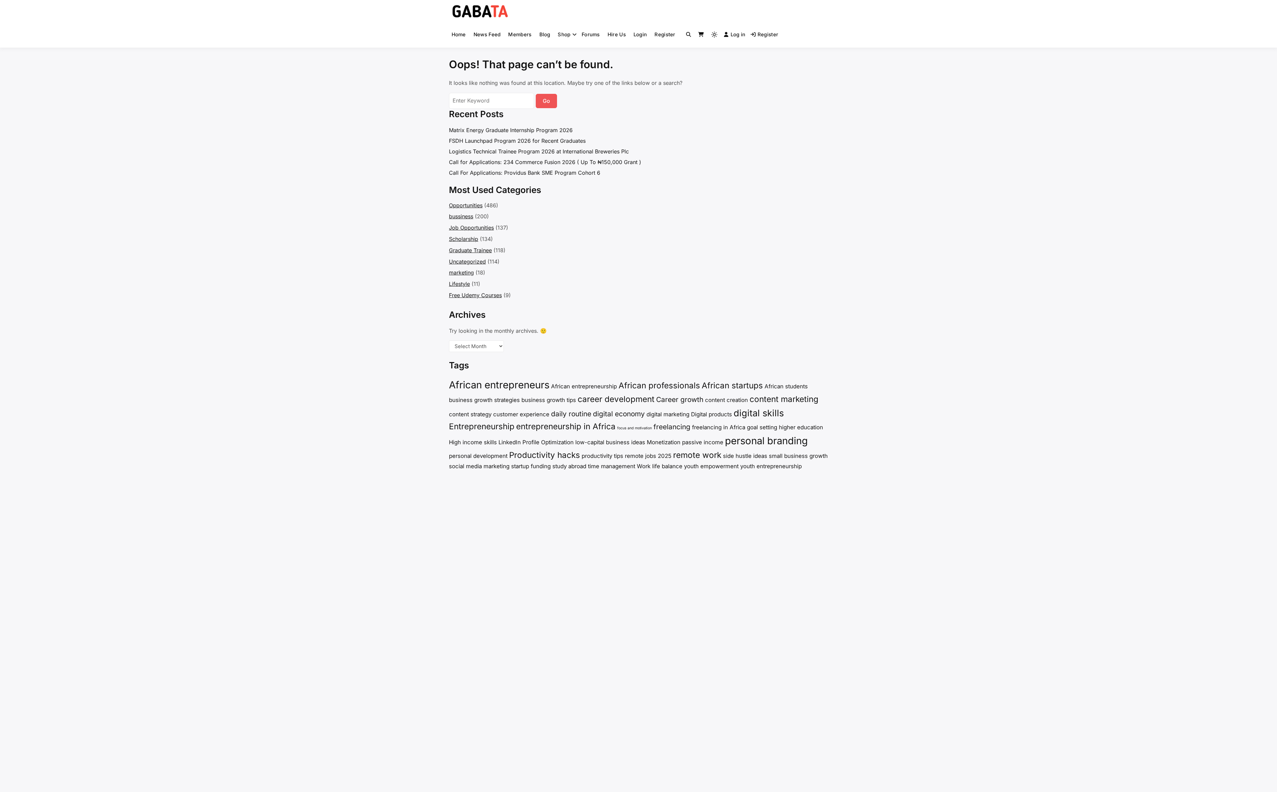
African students (786, 386)
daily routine (571, 414)
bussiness (461, 216)
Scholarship (463, 239)
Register (664, 34)
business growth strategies (484, 400)
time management (611, 466)
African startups (732, 385)
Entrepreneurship (481, 426)
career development (616, 399)
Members (519, 34)
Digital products (711, 414)
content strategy (470, 414)
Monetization (663, 442)
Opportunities (466, 205)
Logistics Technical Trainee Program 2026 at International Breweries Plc (539, 151)
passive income (702, 442)
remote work (697, 455)
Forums (591, 34)
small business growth (798, 456)
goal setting (762, 427)
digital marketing (667, 414)
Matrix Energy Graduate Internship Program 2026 (511, 130)
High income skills (473, 442)
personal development (478, 456)
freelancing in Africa (718, 427)
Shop (564, 34)
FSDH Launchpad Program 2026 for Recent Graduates (517, 140)
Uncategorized (467, 261)
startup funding (531, 466)
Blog (544, 34)
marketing (461, 272)
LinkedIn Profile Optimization (536, 442)
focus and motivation (634, 428)
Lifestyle (459, 284)
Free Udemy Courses (475, 295)
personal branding (766, 441)
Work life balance (659, 466)
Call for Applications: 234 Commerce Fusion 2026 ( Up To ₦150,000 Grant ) (545, 162)
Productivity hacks (544, 455)
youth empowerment (711, 466)
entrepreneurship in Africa (566, 426)
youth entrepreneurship (771, 466)
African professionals (659, 385)
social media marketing (479, 466)
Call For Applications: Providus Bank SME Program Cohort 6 (524, 172)
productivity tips (602, 456)
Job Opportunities (471, 227)
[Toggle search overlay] (688, 35)
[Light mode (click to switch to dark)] (714, 34)
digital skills (759, 413)
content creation (726, 400)
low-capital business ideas (610, 442)
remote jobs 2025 (648, 456)
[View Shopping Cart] (701, 35)
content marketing (784, 399)
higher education (801, 427)
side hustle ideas (745, 456)
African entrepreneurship (584, 386)
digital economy (619, 414)
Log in (738, 34)
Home (459, 34)
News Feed (487, 34)
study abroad (569, 466)
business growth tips (548, 400)
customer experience (521, 414)
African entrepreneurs (499, 385)
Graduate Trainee (470, 250)
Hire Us (617, 34)
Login (640, 34)
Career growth (679, 399)
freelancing (671, 427)
